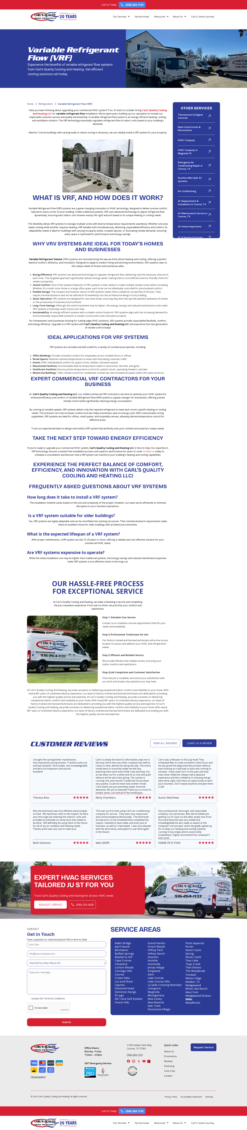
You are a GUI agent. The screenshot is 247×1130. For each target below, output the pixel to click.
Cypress (120, 984)
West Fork (191, 992)
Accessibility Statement (191, 1096)
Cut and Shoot (124, 981)
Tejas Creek (192, 964)
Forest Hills (122, 1002)
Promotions (170, 1056)
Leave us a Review (199, 743)
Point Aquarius (194, 943)
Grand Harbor (156, 943)
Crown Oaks (122, 977)
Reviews (168, 1061)
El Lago (119, 995)
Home (30, 103)
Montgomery (156, 995)
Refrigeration (45, 103)
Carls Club (169, 1070)
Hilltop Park (155, 950)
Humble (153, 960)
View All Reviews (165, 743)
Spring (189, 953)
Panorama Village (159, 1009)
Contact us (149, 451)
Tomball (190, 974)
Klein (151, 974)
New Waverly (156, 1002)
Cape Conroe (123, 960)
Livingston (154, 988)
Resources (159, 16)
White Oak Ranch (196, 988)
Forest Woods (156, 946)
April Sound (122, 946)
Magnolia (154, 991)
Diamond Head (124, 988)
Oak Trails (154, 1005)
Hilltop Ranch (156, 953)
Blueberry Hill (123, 957)
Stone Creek (193, 957)
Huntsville (154, 964)
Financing (169, 1066)
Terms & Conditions (54, 998)
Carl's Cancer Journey (202, 16)
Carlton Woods (124, 967)
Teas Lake (191, 960)
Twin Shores (193, 967)
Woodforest (192, 1002)
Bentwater (121, 950)
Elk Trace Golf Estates (128, 998)
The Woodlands (195, 970)
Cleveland (121, 964)
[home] (45, 16)
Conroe (119, 974)
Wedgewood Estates (198, 995)
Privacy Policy (171, 1096)
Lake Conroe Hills (159, 981)
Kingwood (154, 970)
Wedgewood (193, 985)
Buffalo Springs (124, 953)
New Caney (155, 998)
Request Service (50, 904)
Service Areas (142, 16)
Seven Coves (193, 950)
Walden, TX (192, 981)
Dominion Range (125, 991)
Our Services (120, 16)
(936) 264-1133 (135, 1054)
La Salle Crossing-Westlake (165, 984)
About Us (178, 16)
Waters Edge (193, 978)
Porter (189, 946)
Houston (153, 957)
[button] (121, 16)
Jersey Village (156, 967)
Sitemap (209, 1096)
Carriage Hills (123, 970)
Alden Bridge (123, 943)
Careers (168, 1075)
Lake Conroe (156, 977)
